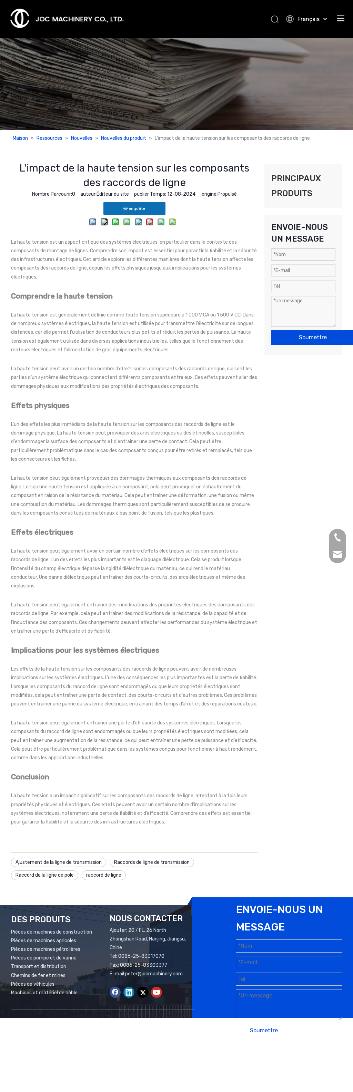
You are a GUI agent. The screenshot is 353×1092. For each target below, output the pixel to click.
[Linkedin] (128, 992)
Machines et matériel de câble (44, 993)
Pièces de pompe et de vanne (44, 958)
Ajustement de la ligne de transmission (59, 862)
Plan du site (296, 1058)
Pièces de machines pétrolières (45, 949)
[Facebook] (115, 992)
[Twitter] (142, 992)
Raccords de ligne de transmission (152, 862)
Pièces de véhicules (32, 984)
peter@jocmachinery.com (154, 974)
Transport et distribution (38, 966)
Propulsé (227, 194)
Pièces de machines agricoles (43, 941)
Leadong (253, 1067)
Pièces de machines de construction (51, 932)
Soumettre (264, 1030)
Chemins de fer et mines (38, 975)
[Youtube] (156, 992)
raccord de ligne (103, 875)
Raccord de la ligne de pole (45, 875)
